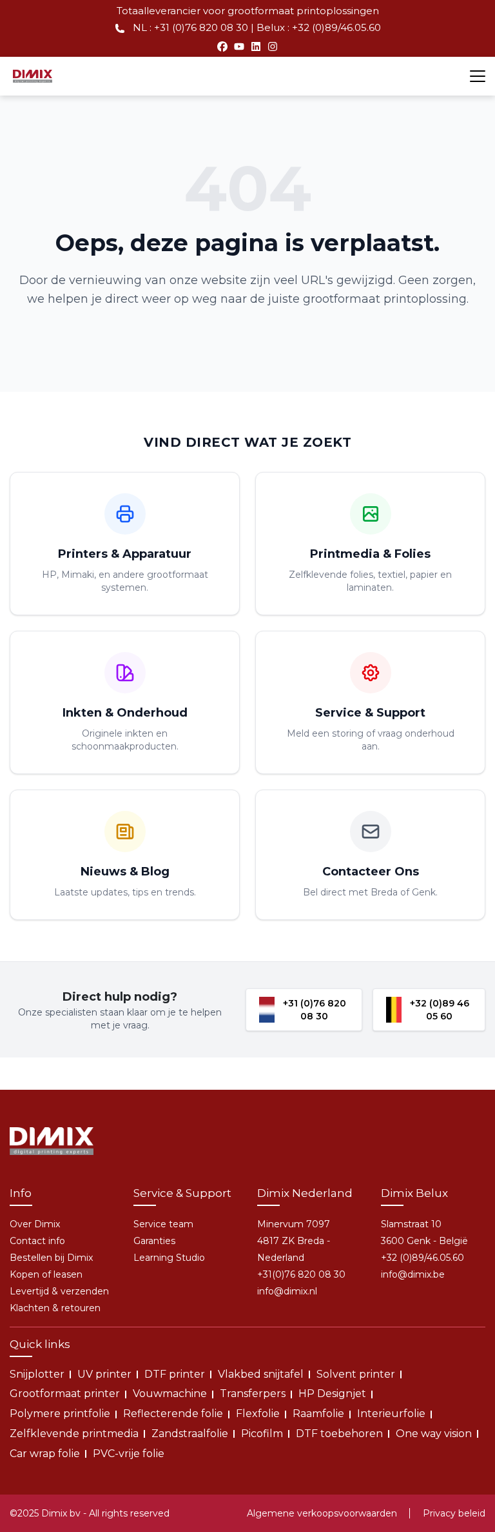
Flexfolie (258, 1413)
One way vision (434, 1433)
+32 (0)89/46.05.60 (422, 1257)
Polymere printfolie (60, 1413)
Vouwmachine (170, 1393)
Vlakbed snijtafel (261, 1374)
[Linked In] (256, 46)
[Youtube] (239, 46)
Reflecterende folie (173, 1413)
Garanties (154, 1241)
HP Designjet (332, 1393)
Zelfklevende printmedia (74, 1433)
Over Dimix (35, 1224)
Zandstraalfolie (189, 1433)
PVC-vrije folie (128, 1453)
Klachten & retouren (55, 1308)
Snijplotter (37, 1374)
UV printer (104, 1374)
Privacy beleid (454, 1513)
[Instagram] (272, 46)
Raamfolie (318, 1413)
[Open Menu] (477, 76)
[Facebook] (222, 46)
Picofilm (262, 1433)
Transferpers (253, 1393)
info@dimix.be (413, 1274)
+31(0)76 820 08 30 (301, 1274)
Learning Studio (169, 1257)
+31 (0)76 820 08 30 (314, 1009)
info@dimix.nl (287, 1291)
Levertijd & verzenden (59, 1291)
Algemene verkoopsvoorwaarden (322, 1513)
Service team (163, 1224)
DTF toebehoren (339, 1433)
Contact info (37, 1241)
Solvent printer (355, 1374)
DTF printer (174, 1374)
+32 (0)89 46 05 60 (439, 1009)
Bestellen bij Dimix (51, 1257)
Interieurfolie (391, 1413)
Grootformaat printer (65, 1393)
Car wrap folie (45, 1453)
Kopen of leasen (46, 1274)
